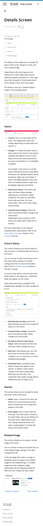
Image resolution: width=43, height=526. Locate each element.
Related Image (12, 56)
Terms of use (7, 513)
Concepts (7, 236)
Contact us (6, 509)
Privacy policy (7, 517)
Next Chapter (32, 491)
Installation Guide (20, 266)
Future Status (12, 47)
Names (10, 51)
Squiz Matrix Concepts (13, 233)
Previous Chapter (12, 491)
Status (10, 43)
